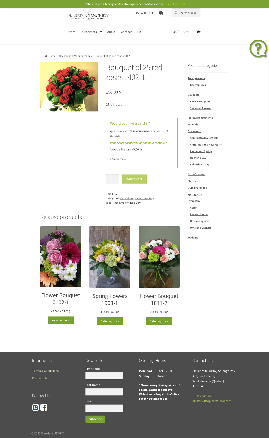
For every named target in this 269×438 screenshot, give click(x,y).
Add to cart (134, 179)
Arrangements (196, 78)
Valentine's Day (83, 56)
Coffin (193, 207)
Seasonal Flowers (200, 108)
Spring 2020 (195, 194)
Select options (61, 320)
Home (52, 56)
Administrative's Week (204, 138)
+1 (203, 396)
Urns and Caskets (200, 227)
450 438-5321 (144, 13)
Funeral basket (199, 214)
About (111, 32)
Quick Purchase (197, 187)
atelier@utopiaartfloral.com (211, 401)
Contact (126, 32)
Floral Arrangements (200, 118)
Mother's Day (198, 158)
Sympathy (194, 201)
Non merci (120, 159)
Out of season (196, 174)
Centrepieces (198, 85)
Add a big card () (127, 149)
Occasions (65, 56)
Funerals (193, 124)
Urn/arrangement (200, 221)
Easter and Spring (201, 151)
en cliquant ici (176, 4)
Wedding (193, 237)
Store (71, 32)
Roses (116, 202)
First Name (92, 369)
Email (89, 401)
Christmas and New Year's (206, 144)
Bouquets (193, 95)
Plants (192, 181)
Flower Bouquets (200, 101)
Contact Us (39, 378)
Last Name (92, 385)
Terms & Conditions (45, 371)
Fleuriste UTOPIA (53, 433)
